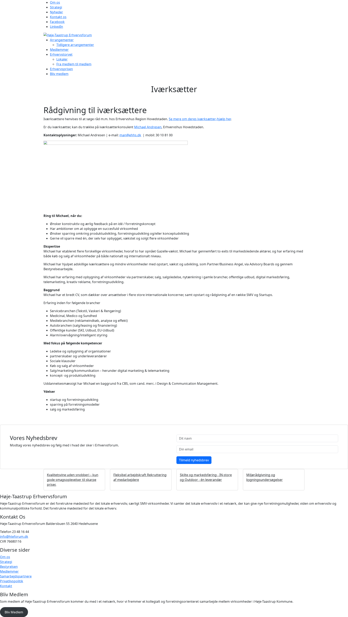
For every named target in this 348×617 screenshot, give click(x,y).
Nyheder (56, 12)
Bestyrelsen (9, 566)
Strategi (56, 7)
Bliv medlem (59, 74)
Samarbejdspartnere (16, 576)
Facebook (57, 22)
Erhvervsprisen (61, 69)
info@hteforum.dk (14, 536)
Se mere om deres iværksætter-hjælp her (200, 119)
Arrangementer (62, 40)
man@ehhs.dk (130, 135)
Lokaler (62, 59)
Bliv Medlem (14, 612)
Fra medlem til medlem (73, 64)
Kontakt (6, 586)
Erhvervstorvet (61, 54)
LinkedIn (56, 26)
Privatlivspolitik (11, 581)
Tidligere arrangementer (75, 45)
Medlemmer (59, 49)
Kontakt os (58, 17)
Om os (55, 2)
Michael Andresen (148, 127)
